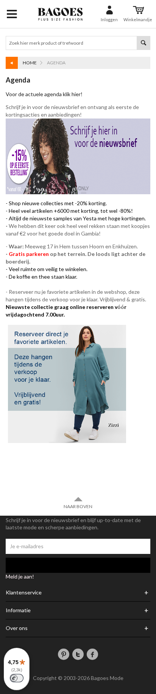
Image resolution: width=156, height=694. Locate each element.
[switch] (16, 678)
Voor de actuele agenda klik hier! (45, 94)
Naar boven (78, 506)
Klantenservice (24, 593)
